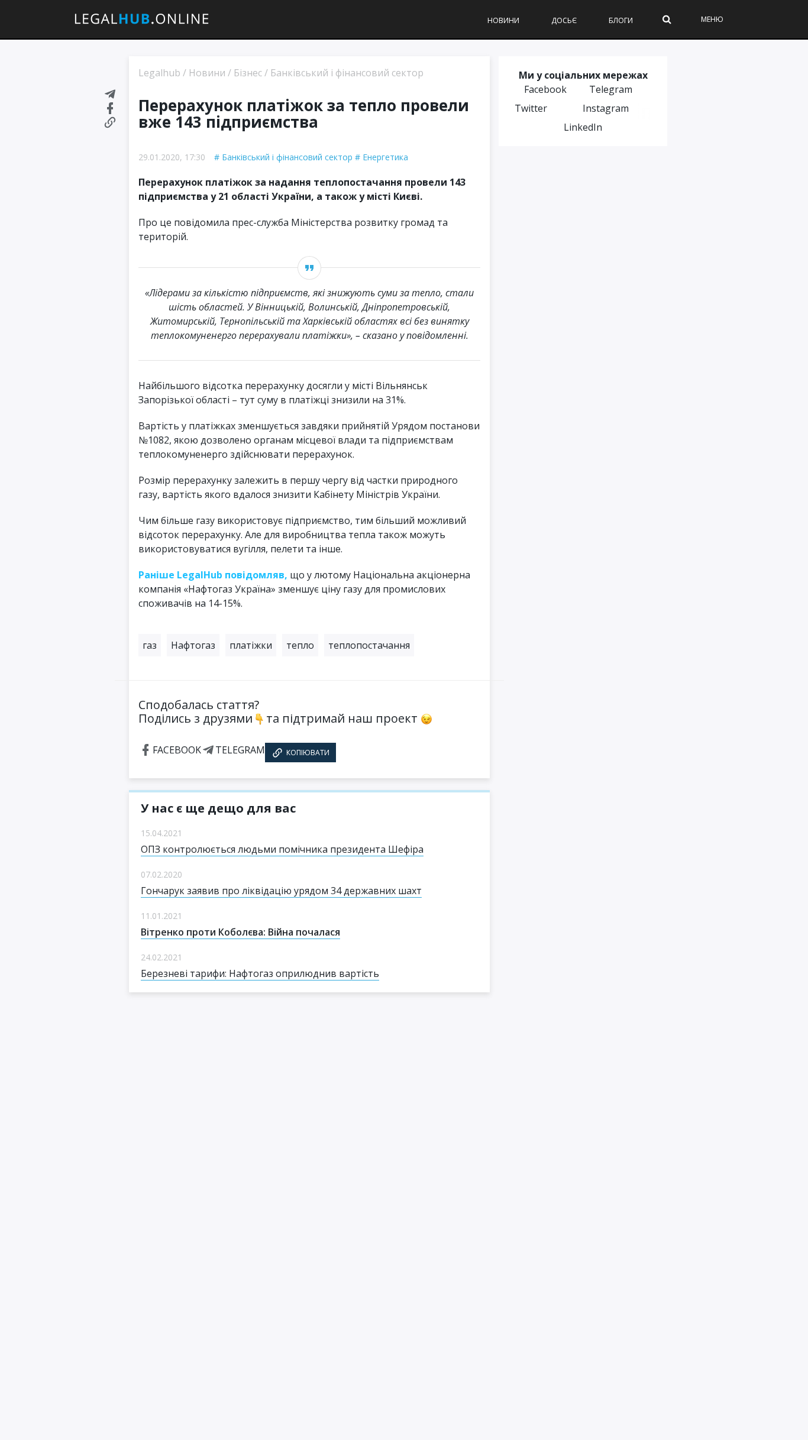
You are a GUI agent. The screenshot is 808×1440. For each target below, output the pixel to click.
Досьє (564, 20)
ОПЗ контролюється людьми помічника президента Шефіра (282, 849)
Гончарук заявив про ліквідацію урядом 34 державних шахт (281, 890)
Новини (503, 20)
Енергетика (385, 157)
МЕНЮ (712, 19)
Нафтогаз (193, 645)
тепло (300, 645)
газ (150, 645)
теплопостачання (369, 645)
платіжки (251, 645)
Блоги (621, 20)
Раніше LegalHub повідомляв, (212, 574)
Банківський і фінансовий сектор (287, 157)
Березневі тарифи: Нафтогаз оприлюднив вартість (260, 973)
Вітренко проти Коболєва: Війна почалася (240, 932)
